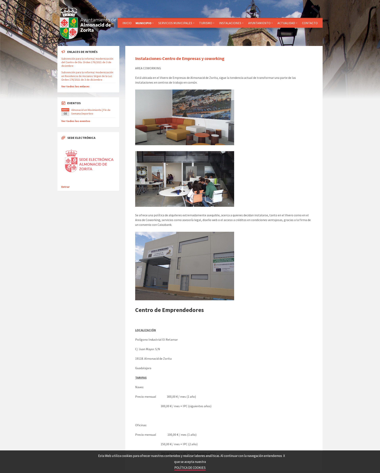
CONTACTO (310, 23)
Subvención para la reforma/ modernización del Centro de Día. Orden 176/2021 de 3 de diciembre (87, 62)
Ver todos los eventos (75, 121)
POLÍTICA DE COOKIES (190, 467)
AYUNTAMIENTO (259, 23)
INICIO (127, 23)
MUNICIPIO (143, 23)
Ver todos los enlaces (75, 86)
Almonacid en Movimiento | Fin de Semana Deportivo (90, 111)
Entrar (65, 187)
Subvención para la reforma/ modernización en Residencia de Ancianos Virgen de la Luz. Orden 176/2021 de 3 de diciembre (87, 76)
